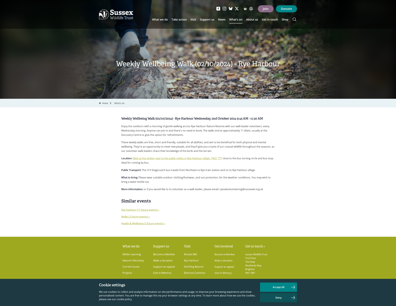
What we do (160, 19)
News (222, 19)
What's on (235, 19)
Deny (278, 297)
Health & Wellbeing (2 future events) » (143, 223)
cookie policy (124, 299)
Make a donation (163, 260)
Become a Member (164, 254)
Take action (179, 19)
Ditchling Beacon (194, 266)
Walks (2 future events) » (135, 216)
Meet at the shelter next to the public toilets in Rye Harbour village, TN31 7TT (177, 158)
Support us (207, 19)
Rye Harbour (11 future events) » (140, 210)
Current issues (131, 266)
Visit (193, 19)
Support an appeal (164, 266)
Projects (127, 273)
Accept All (278, 287)
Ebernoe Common (194, 273)
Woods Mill (190, 254)
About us (252, 19)
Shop (285, 19)
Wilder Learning (132, 254)
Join (266, 9)
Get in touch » (255, 246)
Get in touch (270, 19)
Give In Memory (162, 273)
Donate (286, 9)
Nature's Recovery (133, 260)
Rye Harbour (191, 260)
